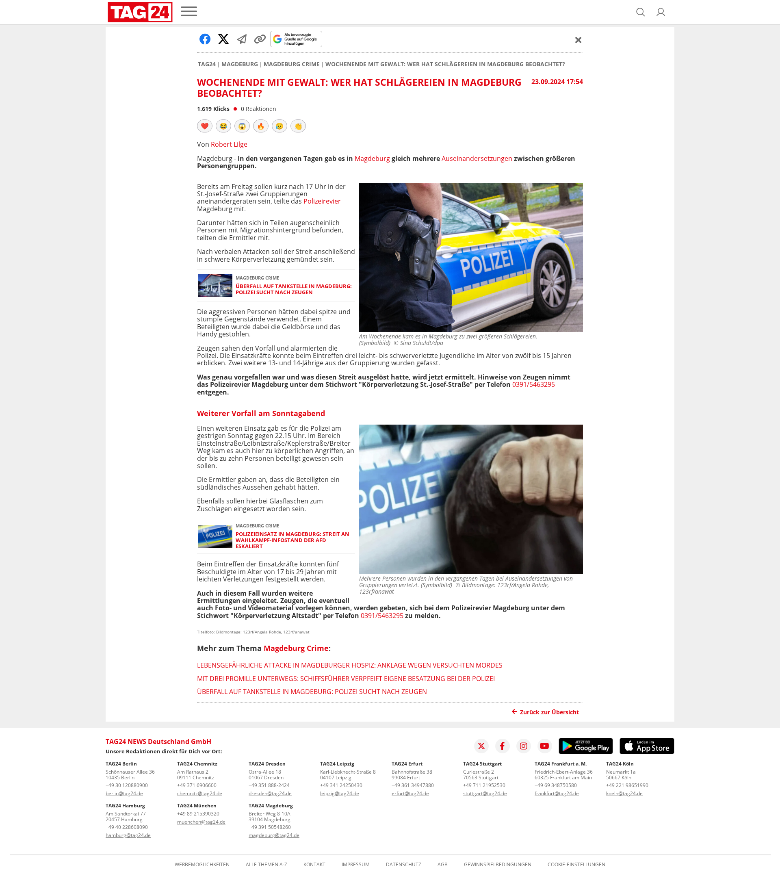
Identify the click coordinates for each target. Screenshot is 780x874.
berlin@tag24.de (124, 793)
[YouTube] (544, 746)
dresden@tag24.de (270, 793)
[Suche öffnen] (640, 12)
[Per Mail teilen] (242, 39)
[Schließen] (578, 39)
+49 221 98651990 (627, 785)
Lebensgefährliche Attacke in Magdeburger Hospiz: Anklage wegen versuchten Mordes (350, 665)
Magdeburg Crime (292, 64)
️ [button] (205, 125)
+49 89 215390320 (198, 813)
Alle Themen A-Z (266, 864)
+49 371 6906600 (197, 785)
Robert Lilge (229, 144)
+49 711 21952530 (484, 785)
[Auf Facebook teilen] (205, 39)
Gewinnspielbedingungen (497, 864)
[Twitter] (481, 746)
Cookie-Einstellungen (576, 864)
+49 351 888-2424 (269, 785)
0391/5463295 (533, 384)
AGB (443, 864)
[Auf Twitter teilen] (223, 39)
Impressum (356, 864)
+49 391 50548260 (270, 827)
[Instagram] (523, 746)
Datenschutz (403, 864)
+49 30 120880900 (127, 785)
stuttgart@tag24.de (485, 793)
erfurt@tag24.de (410, 793)
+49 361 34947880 (413, 785)
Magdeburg (239, 64)
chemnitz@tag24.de (199, 793)
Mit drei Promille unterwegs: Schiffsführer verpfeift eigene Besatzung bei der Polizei (346, 678)
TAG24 (207, 64)
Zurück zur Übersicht (549, 712)
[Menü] (189, 12)
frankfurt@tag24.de (557, 793)
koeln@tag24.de (624, 793)
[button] (661, 12)
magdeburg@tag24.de (274, 835)
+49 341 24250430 (341, 785)
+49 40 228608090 (127, 827)
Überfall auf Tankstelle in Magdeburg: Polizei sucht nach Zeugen (294, 289)
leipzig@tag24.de (339, 793)
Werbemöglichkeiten (202, 864)
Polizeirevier (322, 201)
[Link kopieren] (260, 39)
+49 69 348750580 (556, 785)
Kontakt (314, 864)
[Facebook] (502, 746)
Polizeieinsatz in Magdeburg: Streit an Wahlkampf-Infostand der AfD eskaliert (292, 540)
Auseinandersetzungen (477, 158)
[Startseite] (140, 12)
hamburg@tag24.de (128, 835)
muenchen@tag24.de (201, 821)
